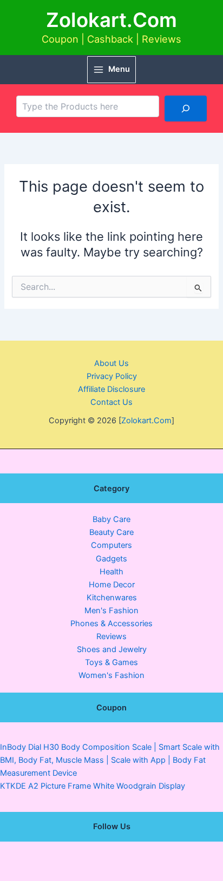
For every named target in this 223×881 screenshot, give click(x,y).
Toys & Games (111, 662)
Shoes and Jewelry (112, 649)
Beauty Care (111, 532)
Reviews (111, 636)
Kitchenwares (112, 597)
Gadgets (111, 559)
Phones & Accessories (111, 623)
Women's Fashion (111, 675)
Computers (111, 545)
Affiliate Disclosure (111, 389)
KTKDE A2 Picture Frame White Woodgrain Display (92, 786)
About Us (111, 363)
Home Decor (112, 584)
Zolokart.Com (111, 20)
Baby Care (111, 519)
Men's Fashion (111, 610)
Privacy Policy (112, 376)
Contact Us (111, 402)
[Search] (186, 108)
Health (111, 572)
